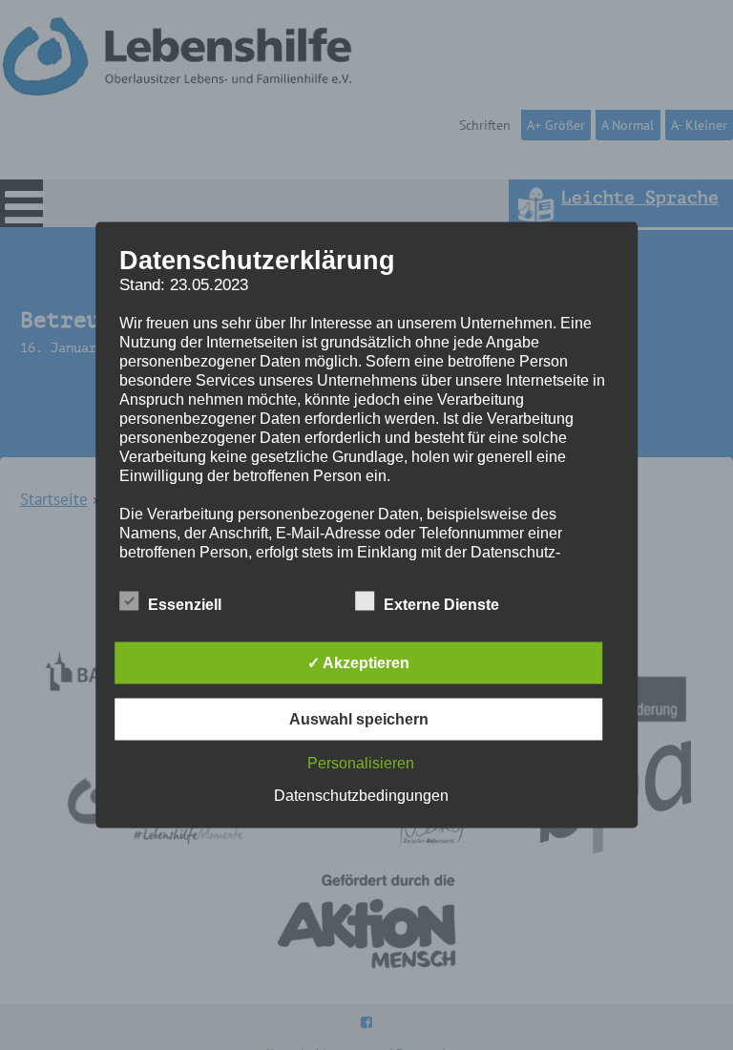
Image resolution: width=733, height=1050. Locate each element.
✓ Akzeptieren (358, 663)
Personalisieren (360, 763)
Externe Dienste (441, 605)
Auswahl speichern (359, 719)
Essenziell (184, 605)
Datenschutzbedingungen (361, 796)
